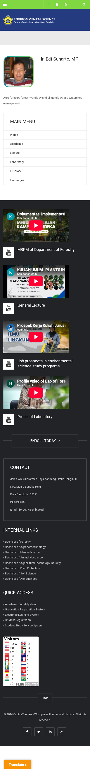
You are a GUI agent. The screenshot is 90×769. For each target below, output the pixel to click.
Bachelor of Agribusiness (21, 578)
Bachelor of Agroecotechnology (25, 547)
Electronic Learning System (22, 614)
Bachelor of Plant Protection (22, 568)
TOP (45, 697)
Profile (14, 134)
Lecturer (15, 152)
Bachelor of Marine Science (22, 552)
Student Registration (18, 620)
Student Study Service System (24, 625)
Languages (17, 180)
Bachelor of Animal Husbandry (24, 557)
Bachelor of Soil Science (20, 573)
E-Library (15, 171)
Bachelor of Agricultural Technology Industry (33, 562)
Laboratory (17, 162)
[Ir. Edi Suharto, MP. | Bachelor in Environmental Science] (45, 20)
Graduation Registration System (25, 609)
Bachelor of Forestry (18, 541)
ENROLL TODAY (44, 440)
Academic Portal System (20, 604)
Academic (16, 143)
